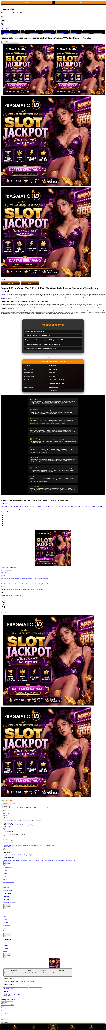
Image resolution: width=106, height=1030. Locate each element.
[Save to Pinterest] (4, 521)
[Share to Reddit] (4, 523)
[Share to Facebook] (4, 517)
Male (2, 1019)
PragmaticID (3, 294)
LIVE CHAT (91, 1028)
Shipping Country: (5, 1000)
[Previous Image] (2, 95)
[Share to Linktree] (4, 519)
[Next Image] (1, 95)
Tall (9, 1022)
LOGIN (30, 283)
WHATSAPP (72, 1028)
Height (2, 1020)
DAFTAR (27, 2)
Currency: (3, 1003)
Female (6, 1019)
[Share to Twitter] (4, 515)
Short (2, 1022)
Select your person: (5, 1018)
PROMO (15, 1028)
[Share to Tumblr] (4, 525)
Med (6, 1022)
